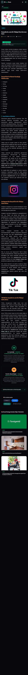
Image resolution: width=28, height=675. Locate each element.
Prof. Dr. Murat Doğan (6, 43)
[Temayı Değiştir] (22, 2)
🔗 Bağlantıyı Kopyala (17, 403)
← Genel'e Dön (5, 7)
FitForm (7, 2)
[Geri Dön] (2, 6)
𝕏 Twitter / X (7, 400)
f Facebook (15, 400)
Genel (3, 28)
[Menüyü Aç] (25, 2)
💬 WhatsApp (7, 403)
